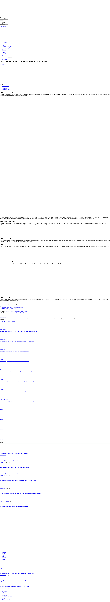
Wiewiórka (4, 53)
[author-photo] (1, 316)
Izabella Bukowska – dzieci (5, 87)
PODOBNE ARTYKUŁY (4, 321)
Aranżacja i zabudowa (6, 42)
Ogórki (4, 52)
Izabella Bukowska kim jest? (5, 86)
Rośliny (3, 43)
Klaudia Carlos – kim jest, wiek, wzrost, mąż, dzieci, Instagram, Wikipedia (15, 312)
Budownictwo (4, 41)
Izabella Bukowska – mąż (5, 88)
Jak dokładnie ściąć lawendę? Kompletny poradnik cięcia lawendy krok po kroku (14, 361)
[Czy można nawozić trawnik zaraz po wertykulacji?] (4, 438)
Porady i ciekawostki (4, 51)
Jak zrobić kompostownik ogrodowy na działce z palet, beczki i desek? (11, 309)
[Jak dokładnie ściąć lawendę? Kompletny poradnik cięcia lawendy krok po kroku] (4, 358)
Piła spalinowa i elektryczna (7, 47)
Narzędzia (3, 49)
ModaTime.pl (4, 555)
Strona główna (4, 552)
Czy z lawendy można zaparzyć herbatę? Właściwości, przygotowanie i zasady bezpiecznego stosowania (18, 371)
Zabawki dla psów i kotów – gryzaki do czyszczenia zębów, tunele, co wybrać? (12, 307)
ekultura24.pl (3, 559)
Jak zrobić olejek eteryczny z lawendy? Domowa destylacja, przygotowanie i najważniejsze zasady (17, 341)
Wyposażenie (3, 45)
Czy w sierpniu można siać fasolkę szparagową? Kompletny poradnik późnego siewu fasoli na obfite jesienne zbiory (20, 493)
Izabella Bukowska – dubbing (6, 89)
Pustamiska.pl (4, 558)
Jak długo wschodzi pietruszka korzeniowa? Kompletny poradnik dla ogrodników (14, 391)
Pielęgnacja (5, 44)
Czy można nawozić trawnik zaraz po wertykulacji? (9, 440)
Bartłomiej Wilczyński (3, 64)
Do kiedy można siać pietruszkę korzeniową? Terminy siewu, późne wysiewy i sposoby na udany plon (18, 381)
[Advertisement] (55, 33)
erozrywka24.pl (4, 557)
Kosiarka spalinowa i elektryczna (7, 46)
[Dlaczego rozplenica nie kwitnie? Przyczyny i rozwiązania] (4, 418)
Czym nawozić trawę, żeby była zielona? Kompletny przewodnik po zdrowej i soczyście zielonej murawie (18, 430)
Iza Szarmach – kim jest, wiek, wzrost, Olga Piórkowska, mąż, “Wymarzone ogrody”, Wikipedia (20, 219)
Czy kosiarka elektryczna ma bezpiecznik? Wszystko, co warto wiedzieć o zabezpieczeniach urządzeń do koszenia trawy (21, 499)
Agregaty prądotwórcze (6, 48)
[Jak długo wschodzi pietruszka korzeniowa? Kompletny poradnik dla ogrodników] (4, 388)
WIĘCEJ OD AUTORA (11, 321)
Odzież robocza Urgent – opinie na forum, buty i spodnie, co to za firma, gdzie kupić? (16, 311)
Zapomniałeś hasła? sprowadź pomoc (5, 21)
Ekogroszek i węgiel (4, 50)
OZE (2, 55)
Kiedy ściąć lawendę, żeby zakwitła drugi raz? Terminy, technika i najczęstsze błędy (14, 351)
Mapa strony (3, 553)
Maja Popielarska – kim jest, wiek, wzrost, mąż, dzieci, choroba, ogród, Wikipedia (18, 242)
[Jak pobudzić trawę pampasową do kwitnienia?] (4, 408)
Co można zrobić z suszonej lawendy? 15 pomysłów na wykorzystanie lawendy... (14, 453)
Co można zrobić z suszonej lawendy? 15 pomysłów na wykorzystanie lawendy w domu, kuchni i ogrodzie (18, 331)
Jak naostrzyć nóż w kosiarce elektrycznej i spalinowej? (9, 308)
